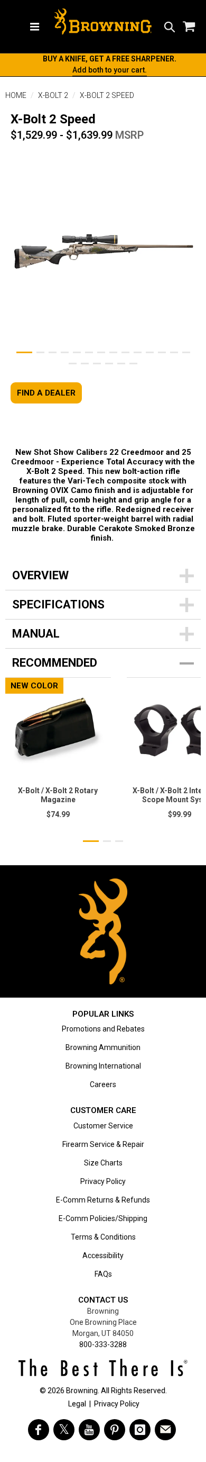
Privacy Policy (103, 1181)
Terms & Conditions (103, 1237)
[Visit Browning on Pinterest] (114, 1429)
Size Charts (103, 1163)
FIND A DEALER (46, 393)
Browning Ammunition (103, 1047)
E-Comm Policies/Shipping (103, 1218)
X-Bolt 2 (53, 95)
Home (15, 95)
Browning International (103, 1066)
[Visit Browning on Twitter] (63, 1429)
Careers (103, 1084)
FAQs (103, 1274)
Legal (77, 1404)
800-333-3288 (103, 1344)
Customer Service (103, 1126)
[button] (169, 26)
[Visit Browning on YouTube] (89, 1429)
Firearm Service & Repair (103, 1144)
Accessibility (103, 1255)
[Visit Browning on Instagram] (140, 1429)
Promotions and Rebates (103, 1029)
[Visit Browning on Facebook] (38, 1429)
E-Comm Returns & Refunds (103, 1200)
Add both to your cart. (109, 70)
